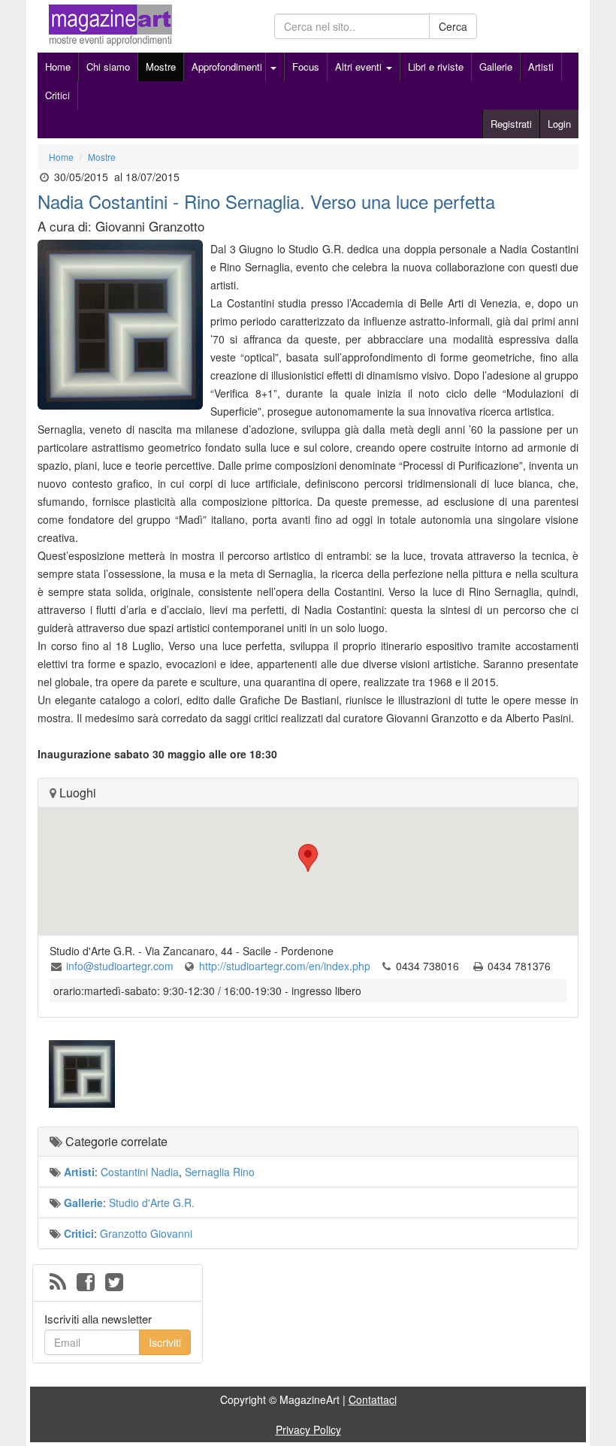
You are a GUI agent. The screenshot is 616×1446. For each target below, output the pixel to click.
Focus (305, 66)
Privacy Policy (308, 1429)
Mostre (161, 66)
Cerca (453, 26)
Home (58, 66)
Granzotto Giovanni (146, 1233)
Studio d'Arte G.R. (152, 1202)
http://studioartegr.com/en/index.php (284, 965)
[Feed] (58, 1282)
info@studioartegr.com (120, 965)
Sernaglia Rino (220, 1171)
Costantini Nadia (140, 1171)
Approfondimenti (227, 66)
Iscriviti (165, 1342)
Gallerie (495, 66)
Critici (57, 95)
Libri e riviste (436, 66)
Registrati (511, 123)
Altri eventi (360, 66)
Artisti (541, 66)
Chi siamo (108, 66)
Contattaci (373, 1399)
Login (559, 123)
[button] (308, 858)
